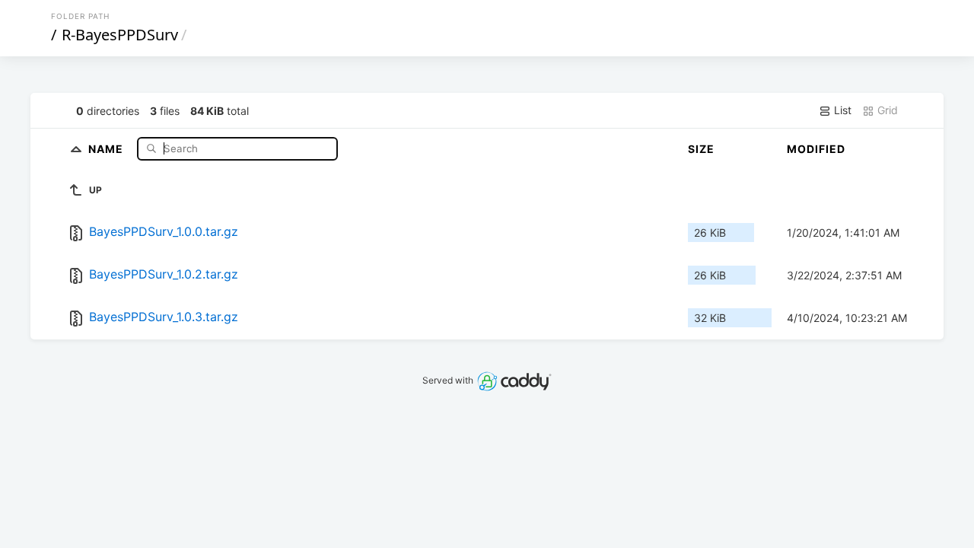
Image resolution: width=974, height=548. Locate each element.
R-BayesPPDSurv (120, 34)
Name (107, 148)
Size (701, 148)
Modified (816, 148)
